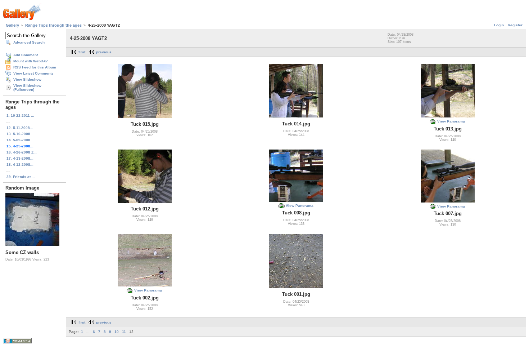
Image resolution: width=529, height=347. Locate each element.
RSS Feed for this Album (34, 67)
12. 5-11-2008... (19, 128)
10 (116, 332)
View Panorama (451, 121)
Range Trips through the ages (53, 25)
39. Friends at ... (20, 177)
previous (104, 52)
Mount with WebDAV (30, 61)
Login (499, 25)
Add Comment (25, 55)
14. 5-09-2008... (19, 140)
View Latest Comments (33, 73)
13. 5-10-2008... (19, 134)
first (81, 52)
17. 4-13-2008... (19, 158)
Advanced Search (29, 42)
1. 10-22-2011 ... (20, 115)
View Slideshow (27, 79)
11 (124, 332)
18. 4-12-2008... (19, 164)
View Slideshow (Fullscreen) (27, 88)
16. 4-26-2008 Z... (21, 152)
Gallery (12, 25)
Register (515, 25)
